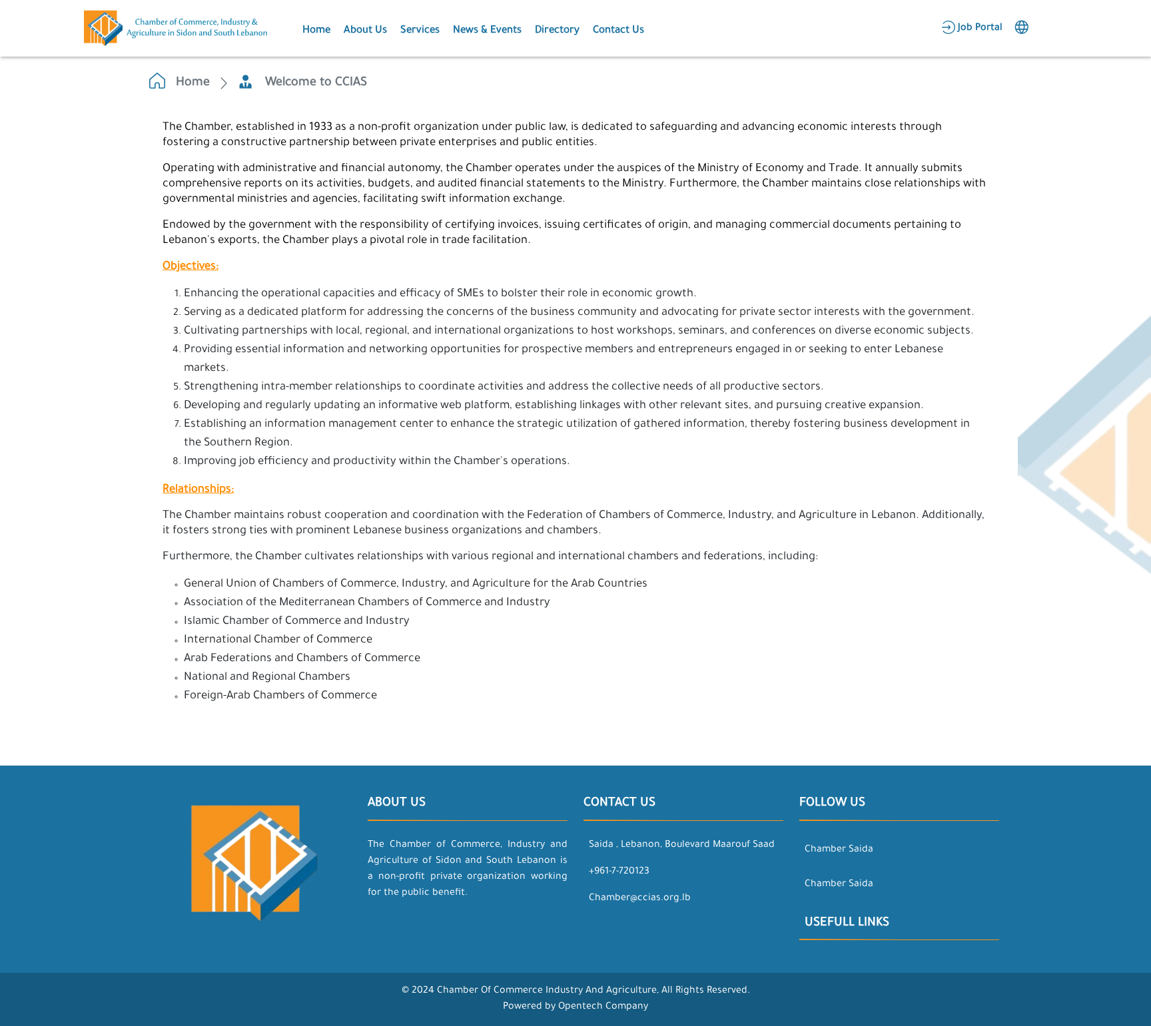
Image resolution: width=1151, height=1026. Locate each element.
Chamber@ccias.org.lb (640, 899)
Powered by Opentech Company (575, 1007)
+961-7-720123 (619, 872)
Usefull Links (847, 923)
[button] (315, 29)
